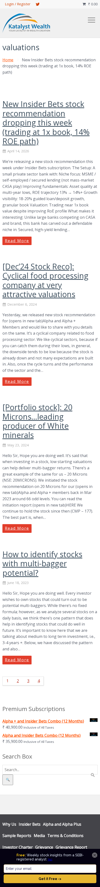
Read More (17, 240)
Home (7, 60)
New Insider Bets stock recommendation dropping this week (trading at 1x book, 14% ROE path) (46, 122)
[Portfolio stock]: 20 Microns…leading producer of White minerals (37, 421)
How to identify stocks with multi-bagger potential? (42, 563)
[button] (91, 20)
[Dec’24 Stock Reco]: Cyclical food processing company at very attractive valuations (45, 280)
